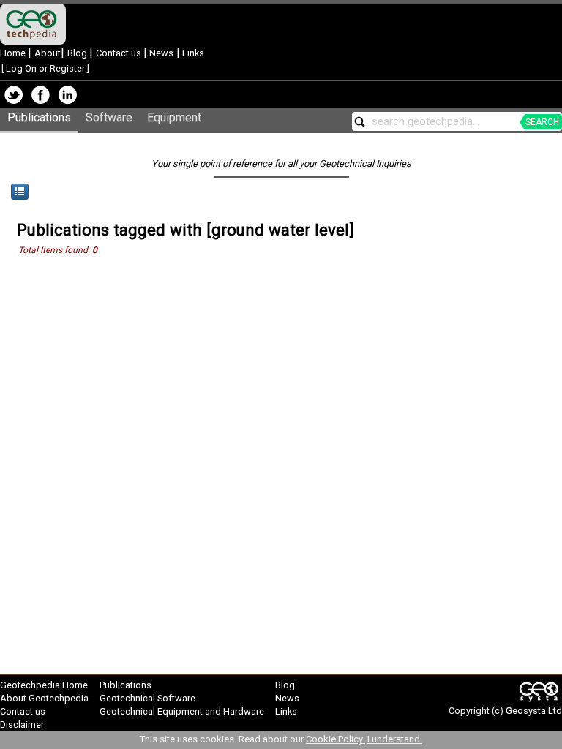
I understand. (394, 739)
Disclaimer (22, 724)
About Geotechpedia (44, 698)
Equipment (174, 117)
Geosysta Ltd (534, 710)
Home (14, 53)
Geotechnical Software (147, 698)
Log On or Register (45, 68)
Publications (39, 117)
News (160, 53)
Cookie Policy (335, 739)
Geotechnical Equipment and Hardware (182, 711)
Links (192, 53)
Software (109, 117)
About (47, 53)
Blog (78, 53)
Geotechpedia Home (44, 685)
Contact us (119, 53)
